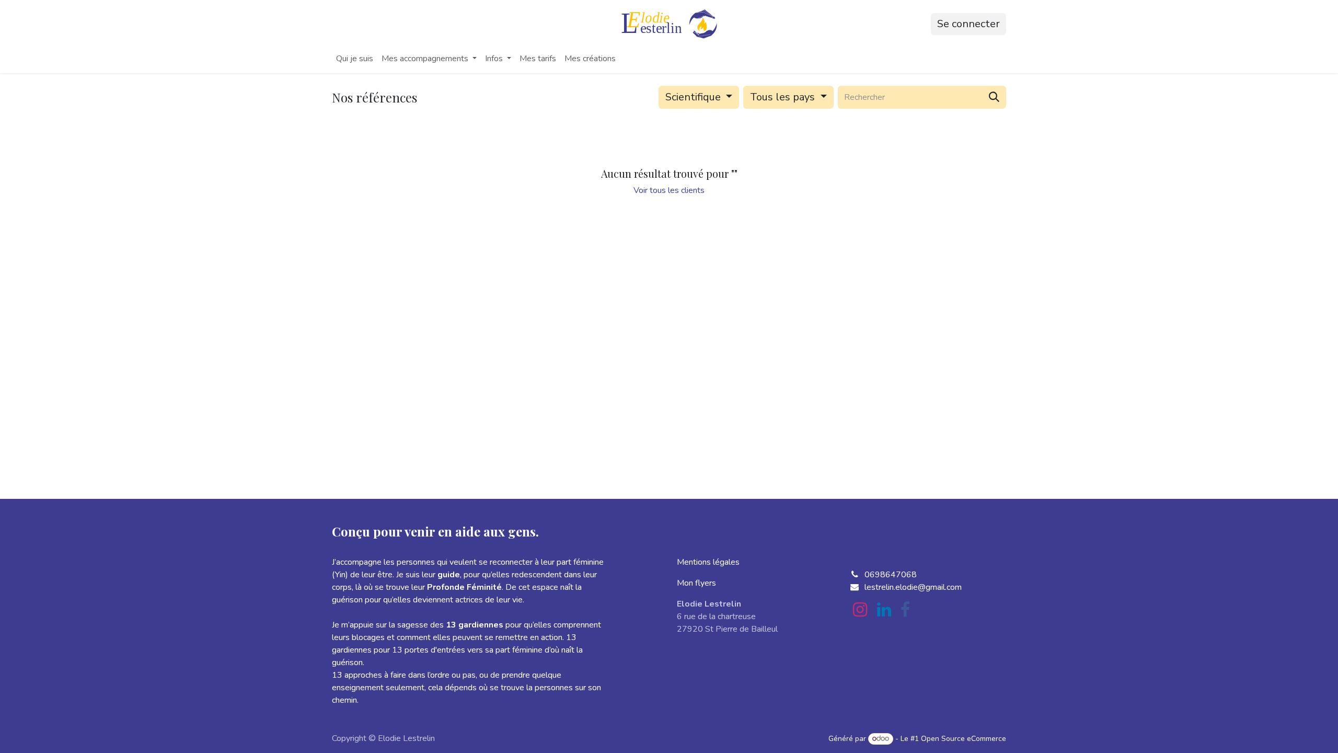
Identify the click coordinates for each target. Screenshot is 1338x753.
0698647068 (890, 574)
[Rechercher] (994, 97)
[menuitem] (354, 58)
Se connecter (968, 24)
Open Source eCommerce (963, 739)
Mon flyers (696, 583)
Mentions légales (708, 562)
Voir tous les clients (669, 190)
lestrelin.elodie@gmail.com (913, 587)
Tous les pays (782, 97)
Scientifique (693, 97)
